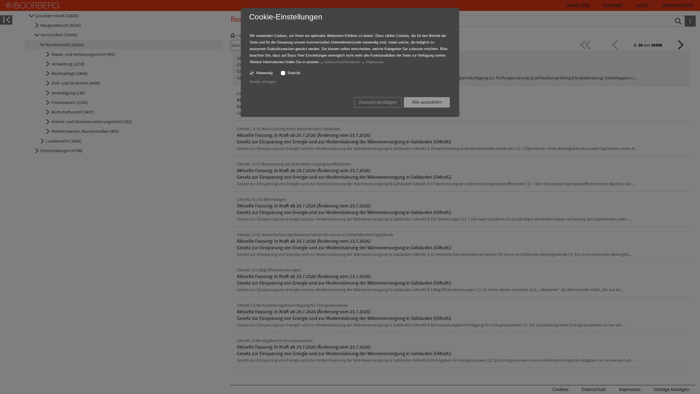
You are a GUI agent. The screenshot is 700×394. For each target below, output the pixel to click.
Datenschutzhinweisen (342, 62)
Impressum (375, 62)
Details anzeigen (263, 82)
